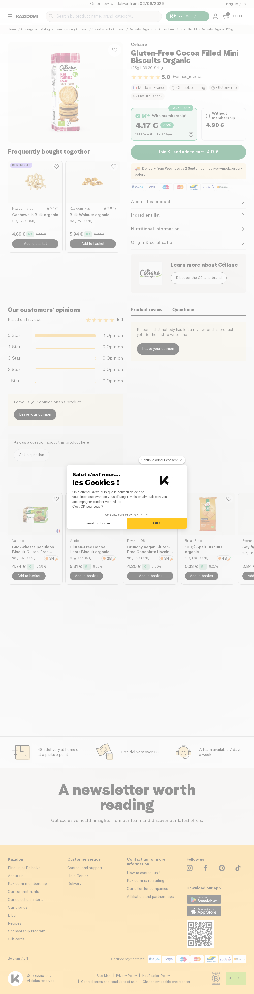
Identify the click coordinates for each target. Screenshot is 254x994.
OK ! (156, 523)
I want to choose (97, 523)
